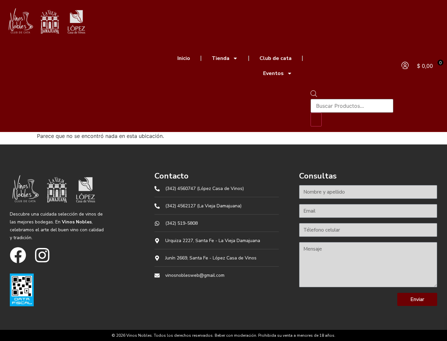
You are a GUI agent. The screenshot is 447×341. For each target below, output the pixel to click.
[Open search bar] (314, 95)
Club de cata (275, 58)
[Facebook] (18, 255)
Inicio (183, 58)
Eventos (273, 73)
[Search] (316, 119)
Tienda (220, 58)
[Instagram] (42, 255)
